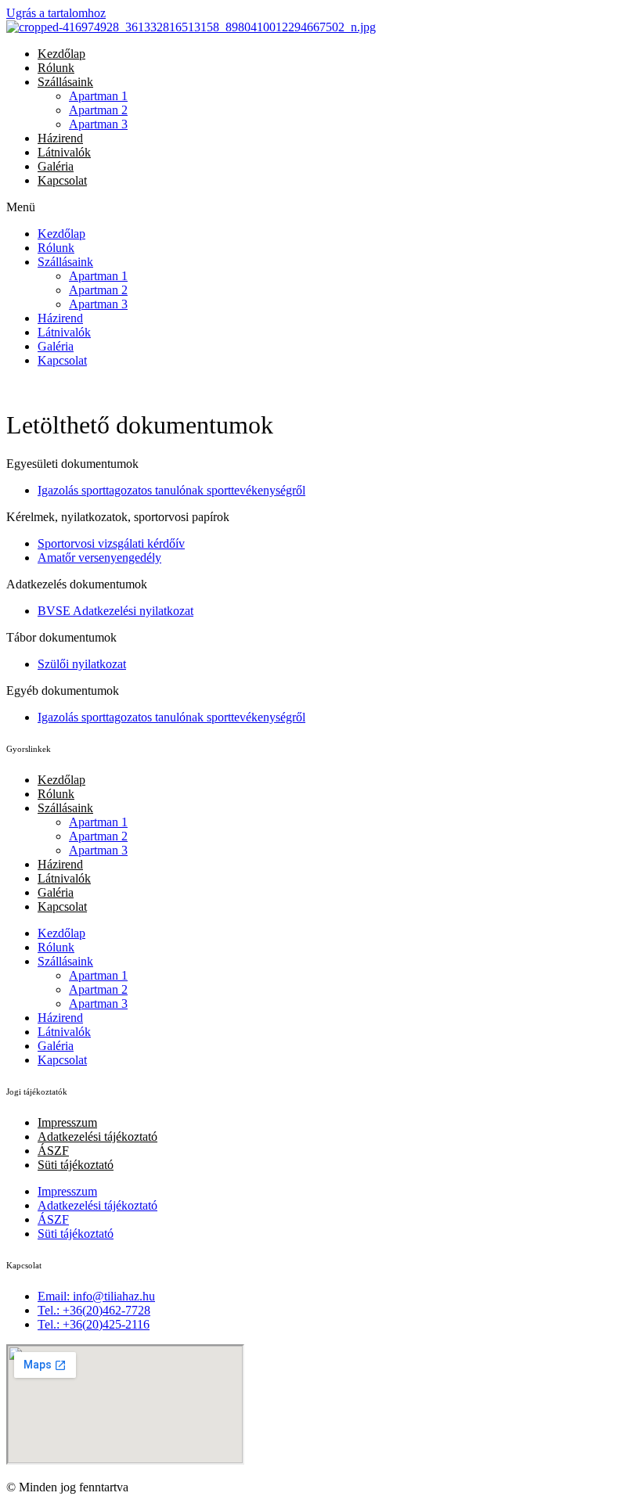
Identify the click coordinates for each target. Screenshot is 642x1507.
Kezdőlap (61, 53)
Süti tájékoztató (76, 1164)
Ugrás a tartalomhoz (56, 13)
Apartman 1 (98, 96)
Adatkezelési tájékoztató (97, 1136)
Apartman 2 (98, 110)
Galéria (56, 166)
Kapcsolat (62, 180)
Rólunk (56, 67)
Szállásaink (65, 81)
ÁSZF (53, 1150)
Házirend (60, 138)
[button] (321, 207)
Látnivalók (64, 152)
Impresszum (67, 1122)
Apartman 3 (98, 124)
